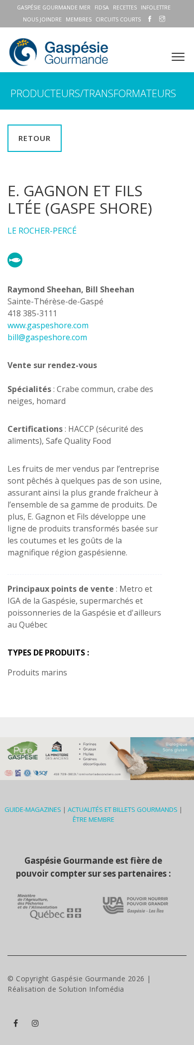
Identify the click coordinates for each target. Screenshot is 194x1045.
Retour (34, 138)
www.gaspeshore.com (48, 325)
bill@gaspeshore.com (47, 337)
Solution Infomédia (91, 989)
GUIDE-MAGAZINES (32, 809)
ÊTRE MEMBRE (93, 819)
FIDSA (102, 7)
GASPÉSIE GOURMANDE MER (54, 7)
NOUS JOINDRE (42, 19)
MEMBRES (79, 19)
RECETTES (125, 7)
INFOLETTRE (156, 7)
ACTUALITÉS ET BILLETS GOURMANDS (123, 809)
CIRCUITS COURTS (118, 19)
